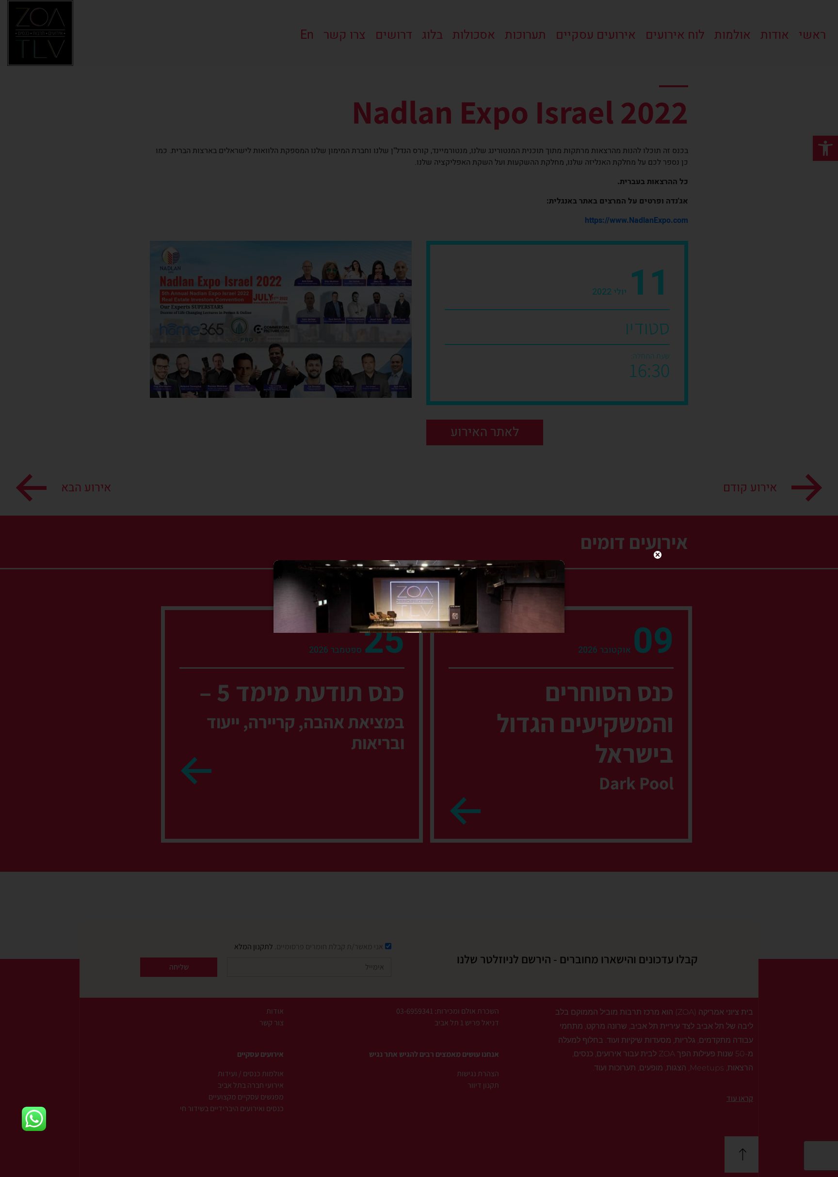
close (657, 555)
